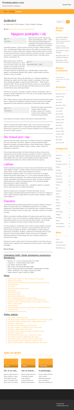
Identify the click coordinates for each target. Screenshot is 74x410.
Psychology (59, 211)
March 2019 (59, 128)
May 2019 (59, 125)
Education (59, 176)
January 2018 (60, 142)
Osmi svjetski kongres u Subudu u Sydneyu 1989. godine (25, 338)
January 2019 (60, 131)
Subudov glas (12, 290)
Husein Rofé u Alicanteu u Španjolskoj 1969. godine (23, 337)
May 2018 (59, 137)
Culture (27, 24)
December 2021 (61, 94)
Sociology (12, 11)
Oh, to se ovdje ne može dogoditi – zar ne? (11, 371)
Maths (58, 194)
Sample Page (67, 4)
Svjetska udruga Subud (15, 280)
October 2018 (60, 134)
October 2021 (60, 96)
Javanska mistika (13, 309)
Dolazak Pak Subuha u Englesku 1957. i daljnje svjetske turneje (27, 321)
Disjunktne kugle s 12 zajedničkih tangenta (62, 56)
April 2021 (59, 102)
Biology (58, 158)
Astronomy (59, 155)
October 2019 (60, 119)
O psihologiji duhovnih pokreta (17, 311)
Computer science (61, 164)
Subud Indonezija (13, 284)
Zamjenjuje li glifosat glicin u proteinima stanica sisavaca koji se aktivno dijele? (63, 40)
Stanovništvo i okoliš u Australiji (62, 51)
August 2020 (59, 108)
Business (58, 161)
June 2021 (59, 99)
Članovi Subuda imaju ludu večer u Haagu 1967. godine (25, 335)
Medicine (58, 197)
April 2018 (59, 139)
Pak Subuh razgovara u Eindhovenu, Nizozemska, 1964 (25, 327)
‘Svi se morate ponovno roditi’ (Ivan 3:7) (28, 371)
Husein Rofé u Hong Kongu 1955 (18, 317)
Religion (33, 24)
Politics (58, 208)
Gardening (59, 179)
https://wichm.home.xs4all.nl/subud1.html (21, 29)
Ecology (58, 170)
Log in (58, 239)
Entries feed (59, 242)
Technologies (60, 223)
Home (5, 11)
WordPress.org (60, 248)
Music (57, 200)
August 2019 (59, 122)
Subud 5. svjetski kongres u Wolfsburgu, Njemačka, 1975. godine (27, 342)
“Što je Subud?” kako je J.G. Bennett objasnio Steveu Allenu (26, 279)
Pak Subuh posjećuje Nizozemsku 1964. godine (22, 325)
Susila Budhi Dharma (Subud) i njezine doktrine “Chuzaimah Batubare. (29, 307)
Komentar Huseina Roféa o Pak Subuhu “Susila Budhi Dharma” (27, 300)
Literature (59, 191)
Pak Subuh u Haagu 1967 (15, 333)
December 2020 (61, 105)
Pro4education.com (13, 2)
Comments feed (61, 245)
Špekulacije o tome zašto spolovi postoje (62, 61)
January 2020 (60, 117)
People (58, 202)
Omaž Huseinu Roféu (14, 294)
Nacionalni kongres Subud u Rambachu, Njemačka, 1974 (25, 340)
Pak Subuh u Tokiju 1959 (15, 323)
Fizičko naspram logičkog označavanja (62, 47)
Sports (58, 220)
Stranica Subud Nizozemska (16, 296)
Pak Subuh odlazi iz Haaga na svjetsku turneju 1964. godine (26, 331)
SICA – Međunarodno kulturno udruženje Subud (22, 298)
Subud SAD (11, 286)
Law (57, 188)
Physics (58, 205)
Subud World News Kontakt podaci (18, 288)
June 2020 (59, 111)
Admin (8, 24)
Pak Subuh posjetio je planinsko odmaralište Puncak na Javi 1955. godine (30, 319)
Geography (59, 182)
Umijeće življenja (13, 305)
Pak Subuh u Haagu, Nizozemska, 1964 (20, 329)
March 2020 (59, 114)
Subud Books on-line (14, 292)
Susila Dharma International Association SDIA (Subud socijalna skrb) (28, 282)
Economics (59, 173)
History (58, 185)
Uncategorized (60, 226)
